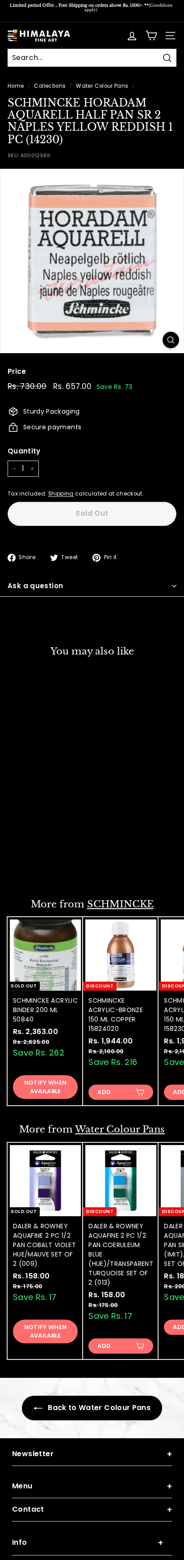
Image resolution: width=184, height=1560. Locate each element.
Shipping (61, 493)
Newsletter (92, 1454)
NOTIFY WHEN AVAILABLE (45, 862)
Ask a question (35, 585)
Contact (92, 1509)
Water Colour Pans (102, 86)
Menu (92, 1486)
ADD (104, 1092)
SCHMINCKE (120, 904)
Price (17, 371)
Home (16, 86)
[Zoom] (171, 340)
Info (87, 1542)
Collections (50, 86)
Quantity (24, 451)
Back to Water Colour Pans (98, 1407)
